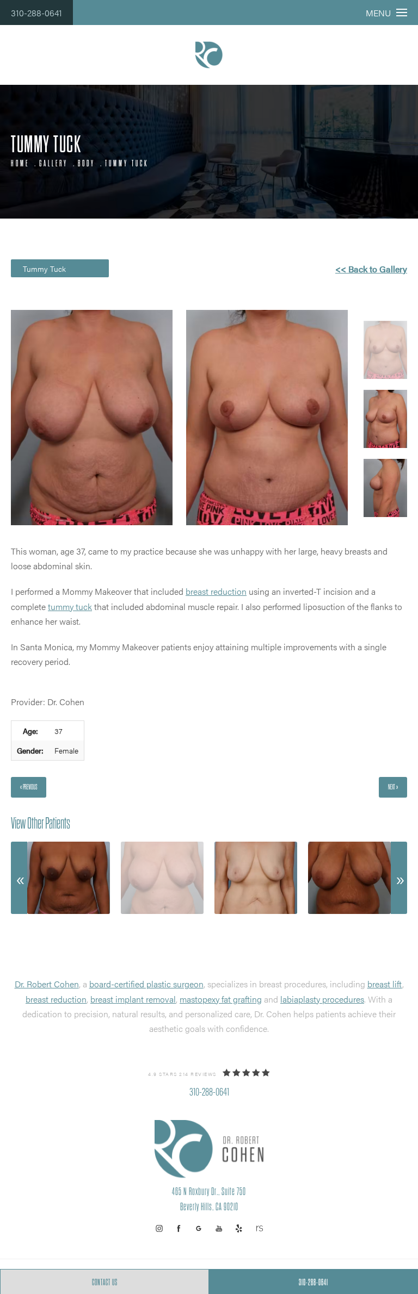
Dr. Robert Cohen (47, 984)
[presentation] (19, 878)
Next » (393, 787)
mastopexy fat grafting (221, 999)
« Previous (28, 787)
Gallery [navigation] (53, 163)
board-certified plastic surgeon (146, 984)
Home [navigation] (20, 163)
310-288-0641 (36, 13)
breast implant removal (133, 999)
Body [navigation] (86, 163)
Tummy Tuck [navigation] (127, 163)
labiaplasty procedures (322, 999)
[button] (159, 1228)
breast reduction (216, 591)
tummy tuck (70, 606)
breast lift (384, 984)
